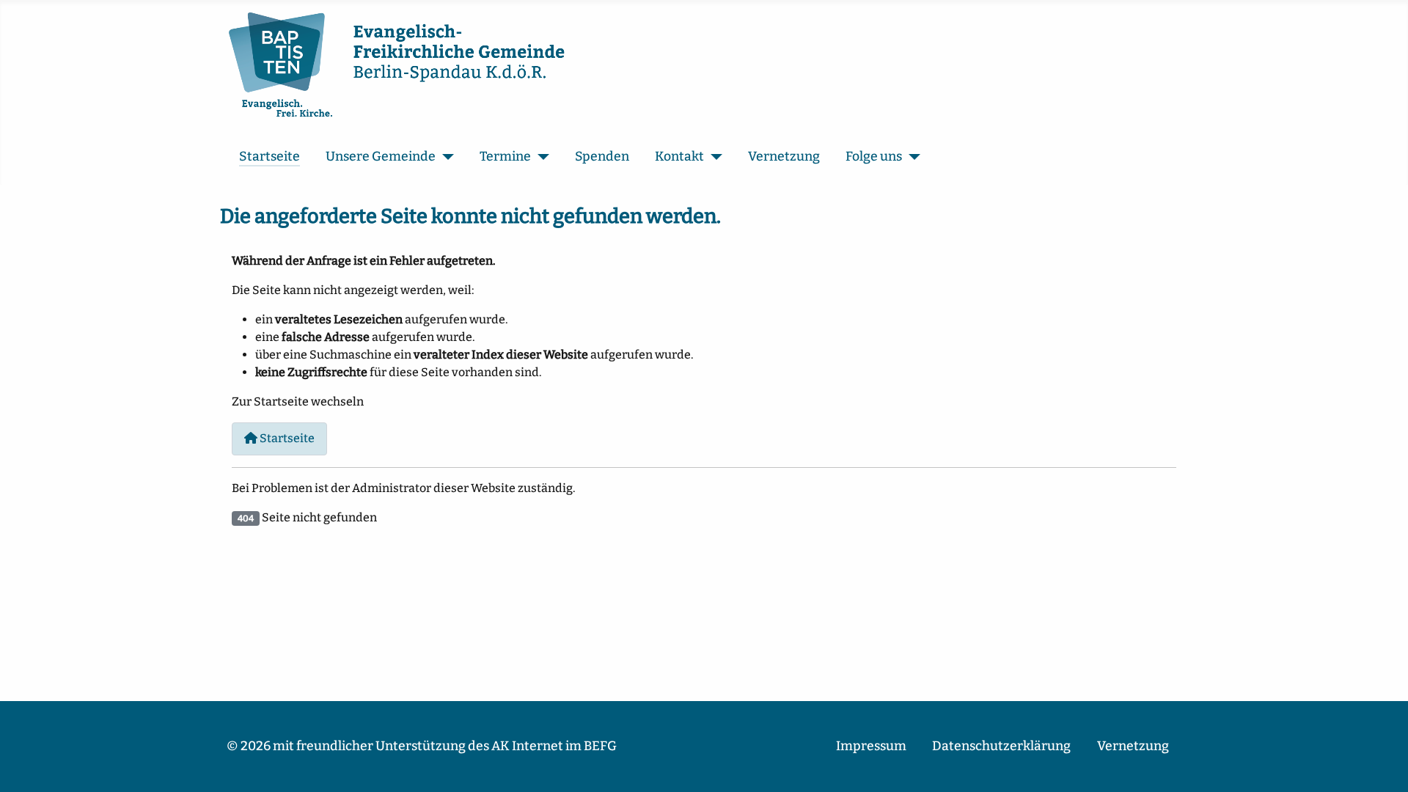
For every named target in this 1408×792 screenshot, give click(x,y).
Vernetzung (784, 156)
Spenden (602, 156)
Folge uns (874, 156)
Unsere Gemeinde (381, 156)
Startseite (269, 156)
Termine (505, 156)
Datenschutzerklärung (1001, 746)
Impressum (871, 746)
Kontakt (679, 156)
